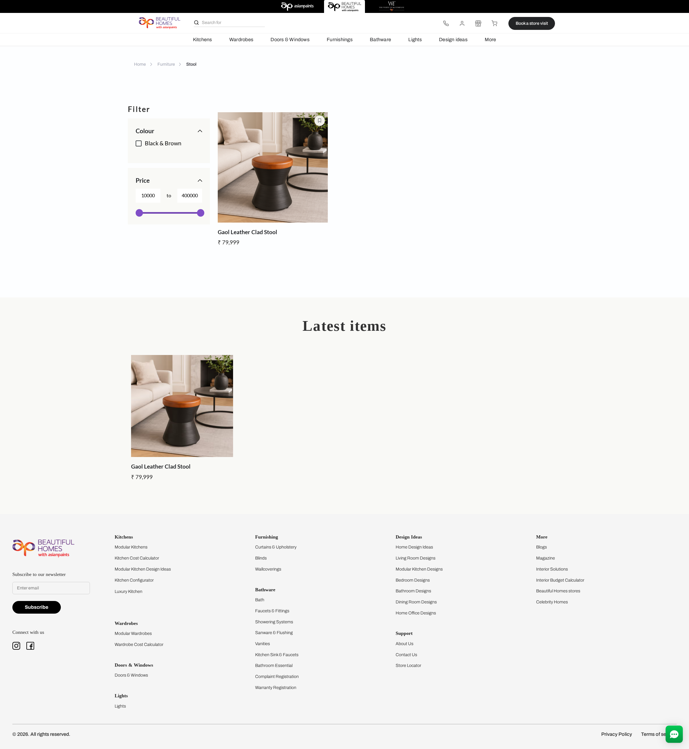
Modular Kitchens (131, 547)
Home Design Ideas (414, 547)
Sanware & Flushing (274, 632)
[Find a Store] (478, 23)
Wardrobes (241, 39)
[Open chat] (674, 734)
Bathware (380, 39)
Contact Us (406, 654)
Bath (259, 599)
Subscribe (36, 607)
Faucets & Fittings (272, 611)
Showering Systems (274, 622)
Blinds (261, 558)
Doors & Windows (289, 39)
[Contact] (446, 23)
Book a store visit (532, 23)
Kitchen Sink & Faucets (276, 654)
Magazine (545, 558)
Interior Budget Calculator (560, 580)
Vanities (262, 643)
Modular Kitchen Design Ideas (143, 569)
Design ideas (453, 39)
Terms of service (659, 734)
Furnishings (340, 39)
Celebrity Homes (552, 602)
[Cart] (494, 23)
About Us (404, 643)
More (490, 39)
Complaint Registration (277, 676)
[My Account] (462, 23)
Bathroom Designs (413, 591)
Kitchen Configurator (134, 580)
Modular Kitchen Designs (419, 569)
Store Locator (408, 665)
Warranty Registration (275, 687)
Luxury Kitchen (128, 591)
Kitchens (202, 39)
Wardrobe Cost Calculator (139, 644)
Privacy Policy (616, 734)
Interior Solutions (552, 569)
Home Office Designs (416, 613)
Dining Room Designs (416, 602)
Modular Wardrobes (133, 633)
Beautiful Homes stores (558, 591)
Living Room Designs (415, 558)
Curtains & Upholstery (276, 547)
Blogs (541, 547)
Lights (414, 39)
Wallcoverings (268, 569)
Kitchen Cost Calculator (137, 558)
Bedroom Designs (413, 580)
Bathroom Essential (274, 665)
